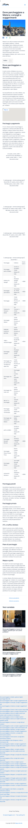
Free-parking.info (20, 815)
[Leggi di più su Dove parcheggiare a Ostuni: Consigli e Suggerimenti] (14, 643)
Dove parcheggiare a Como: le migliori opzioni (11, 717)
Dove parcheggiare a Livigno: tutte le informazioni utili (13, 727)
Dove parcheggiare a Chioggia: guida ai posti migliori (13, 778)
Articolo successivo (14, 601)
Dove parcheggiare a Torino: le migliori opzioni (11, 762)
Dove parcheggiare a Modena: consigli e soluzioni (12, 729)
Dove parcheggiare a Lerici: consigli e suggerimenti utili (14, 726)
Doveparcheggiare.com (9, 815)
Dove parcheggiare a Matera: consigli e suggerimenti (13, 765)
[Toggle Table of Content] (9, 61)
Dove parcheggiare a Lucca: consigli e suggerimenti (13, 763)
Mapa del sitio (18, 823)
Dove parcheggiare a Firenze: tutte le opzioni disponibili (14, 709)
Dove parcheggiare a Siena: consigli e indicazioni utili (13, 711)
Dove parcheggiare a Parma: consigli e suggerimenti (13, 783)
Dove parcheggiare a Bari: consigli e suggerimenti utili (13, 700)
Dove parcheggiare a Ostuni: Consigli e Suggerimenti (12, 653)
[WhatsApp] (10, 37)
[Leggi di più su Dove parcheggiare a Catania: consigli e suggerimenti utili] (14, 665)
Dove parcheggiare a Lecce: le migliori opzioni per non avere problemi (12, 630)
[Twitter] (6, 37)
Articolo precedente (14, 598)
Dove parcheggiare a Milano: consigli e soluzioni (12, 749)
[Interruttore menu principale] (25, 4)
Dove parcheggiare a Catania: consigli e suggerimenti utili (12, 675)
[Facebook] (3, 37)
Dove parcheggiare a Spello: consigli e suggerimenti (13, 744)
